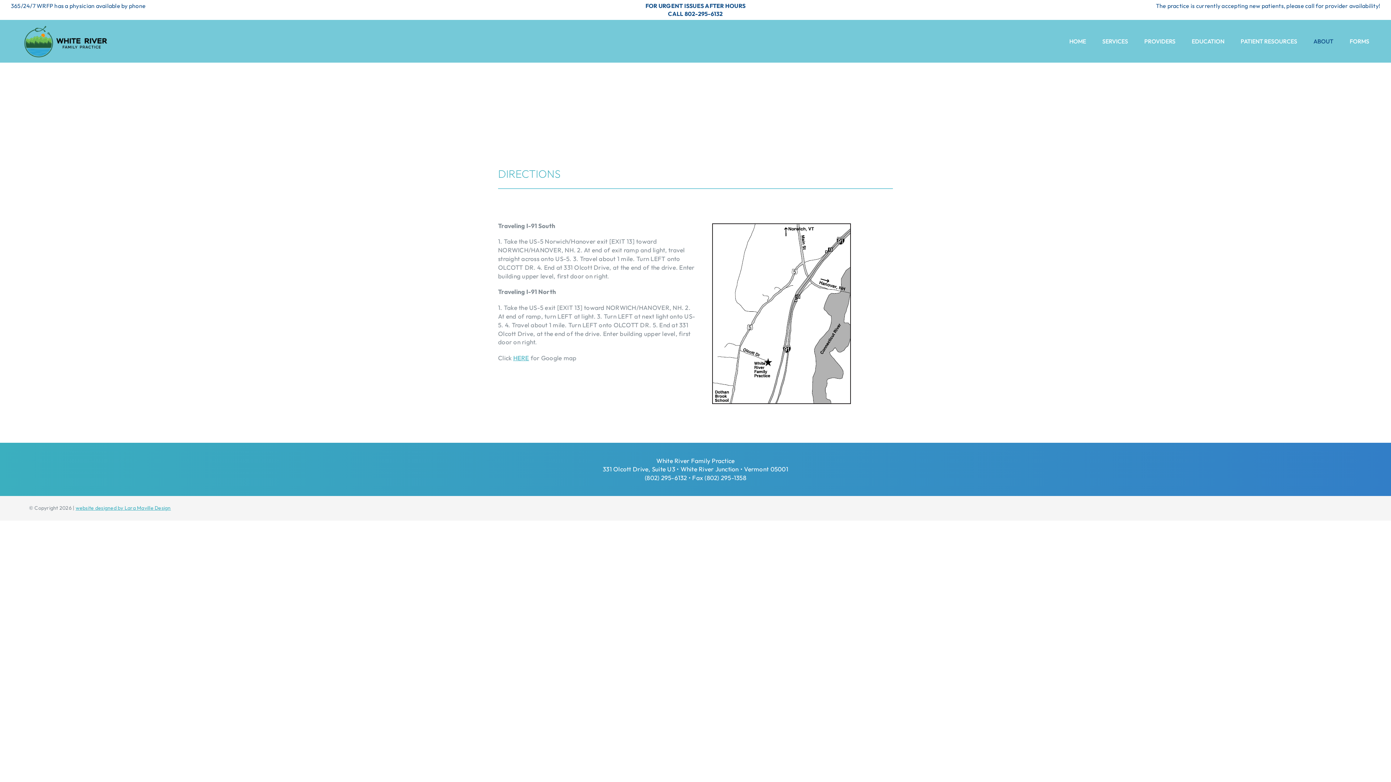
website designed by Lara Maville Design (123, 508)
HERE (521, 358)
